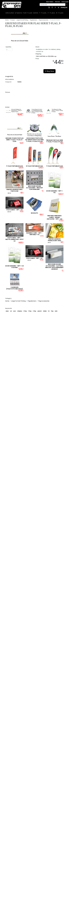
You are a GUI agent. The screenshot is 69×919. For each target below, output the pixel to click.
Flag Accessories (43, 20)
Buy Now (50, 71)
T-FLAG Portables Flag (54, 166)
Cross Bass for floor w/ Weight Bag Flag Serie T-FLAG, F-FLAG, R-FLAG (37, 111)
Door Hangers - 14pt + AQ (54, 191)
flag (52, 311)
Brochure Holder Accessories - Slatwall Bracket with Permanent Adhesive (54, 266)
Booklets (34, 213)
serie (56, 311)
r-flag (34, 311)
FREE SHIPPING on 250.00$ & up (46, 56)
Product (12, 20)
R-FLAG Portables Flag (34, 166)
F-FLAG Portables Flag (14, 166)
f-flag (29, 311)
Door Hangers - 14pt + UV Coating (14, 266)
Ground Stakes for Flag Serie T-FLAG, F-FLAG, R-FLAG (16, 110)
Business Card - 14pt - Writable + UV (34, 234)
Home (7, 20)
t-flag (25, 311)
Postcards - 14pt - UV (14, 210)
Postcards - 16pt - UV (34, 258)
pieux (7, 311)
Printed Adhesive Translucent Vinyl (54, 240)
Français (64, 7)
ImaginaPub (9, 76)
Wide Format (50, 2)
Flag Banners (33, 20)
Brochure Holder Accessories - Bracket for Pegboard (34, 187)
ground (39, 311)
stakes (45, 311)
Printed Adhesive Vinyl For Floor (14, 190)
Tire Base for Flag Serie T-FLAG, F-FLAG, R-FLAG (57, 110)
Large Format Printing (22, 20)
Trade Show (64, 2)
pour (14, 311)
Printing (57, 2)
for (48, 311)
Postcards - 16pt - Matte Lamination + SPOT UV (14, 239)
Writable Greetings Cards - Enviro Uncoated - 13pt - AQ (54, 217)
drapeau (19, 311)
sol (11, 311)
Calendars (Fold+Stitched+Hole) (14, 288)
